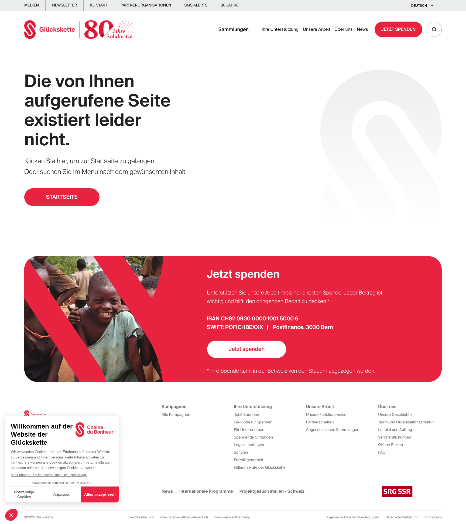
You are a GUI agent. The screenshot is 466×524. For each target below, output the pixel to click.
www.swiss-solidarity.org (232, 517)
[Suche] (434, 29)
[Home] (79, 29)
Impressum (433, 517)
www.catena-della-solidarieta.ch (184, 517)
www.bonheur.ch (142, 517)
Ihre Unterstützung (280, 29)
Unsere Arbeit (316, 29)
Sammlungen (233, 29)
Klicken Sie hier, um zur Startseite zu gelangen (89, 161)
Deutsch (419, 6)
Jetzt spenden (247, 349)
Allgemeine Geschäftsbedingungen (353, 517)
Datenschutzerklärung (402, 517)
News (362, 29)
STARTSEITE (62, 197)
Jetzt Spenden (398, 29)
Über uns (343, 29)
